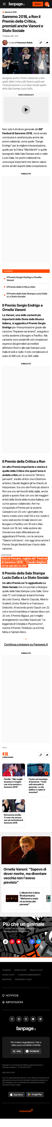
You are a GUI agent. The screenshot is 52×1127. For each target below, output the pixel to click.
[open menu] (3, 4)
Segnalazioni (20, 970)
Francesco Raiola (24, 42)
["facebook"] (32, 941)
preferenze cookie (23, 979)
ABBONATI (37, 4)
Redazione (6, 979)
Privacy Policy (36, 970)
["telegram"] (38, 941)
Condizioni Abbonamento (29, 975)
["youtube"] (18, 941)
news (4, 748)
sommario (8, 271)
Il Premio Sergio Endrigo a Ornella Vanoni (24, 279)
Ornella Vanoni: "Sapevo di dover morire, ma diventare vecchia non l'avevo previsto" (25, 875)
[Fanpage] (26, 1028)
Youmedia (6, 970)
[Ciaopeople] (26, 1111)
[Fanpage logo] (17, 4)
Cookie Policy (8, 975)
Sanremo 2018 (11, 12)
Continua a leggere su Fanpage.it (26, 644)
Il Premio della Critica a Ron (21, 286)
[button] (47, 42)
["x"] (25, 941)
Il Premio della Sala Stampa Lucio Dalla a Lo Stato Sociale (27, 295)
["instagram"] (12, 941)
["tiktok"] (5, 941)
